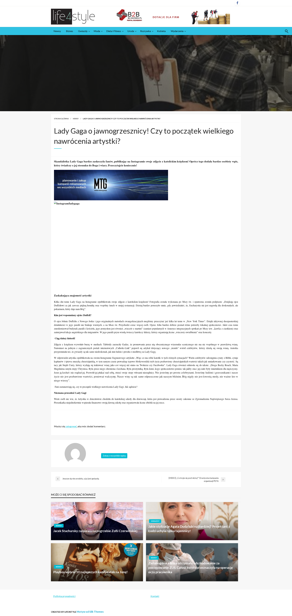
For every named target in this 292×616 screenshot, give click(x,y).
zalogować (71, 426)
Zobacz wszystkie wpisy (114, 455)
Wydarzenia (177, 31)
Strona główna (61, 119)
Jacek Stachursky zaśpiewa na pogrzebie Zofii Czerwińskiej (95, 531)
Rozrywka (145, 31)
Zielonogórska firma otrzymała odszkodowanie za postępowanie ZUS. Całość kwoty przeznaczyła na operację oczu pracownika (190, 567)
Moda (97, 31)
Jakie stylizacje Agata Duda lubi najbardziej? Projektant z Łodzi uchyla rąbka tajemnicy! (189, 528)
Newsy (57, 31)
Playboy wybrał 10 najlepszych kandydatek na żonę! (90, 572)
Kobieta (161, 31)
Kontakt (155, 596)
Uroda (130, 31)
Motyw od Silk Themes (90, 611)
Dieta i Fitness (113, 31)
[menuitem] (57, 31)
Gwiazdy (82, 31)
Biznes (69, 31)
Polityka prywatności (64, 596)
